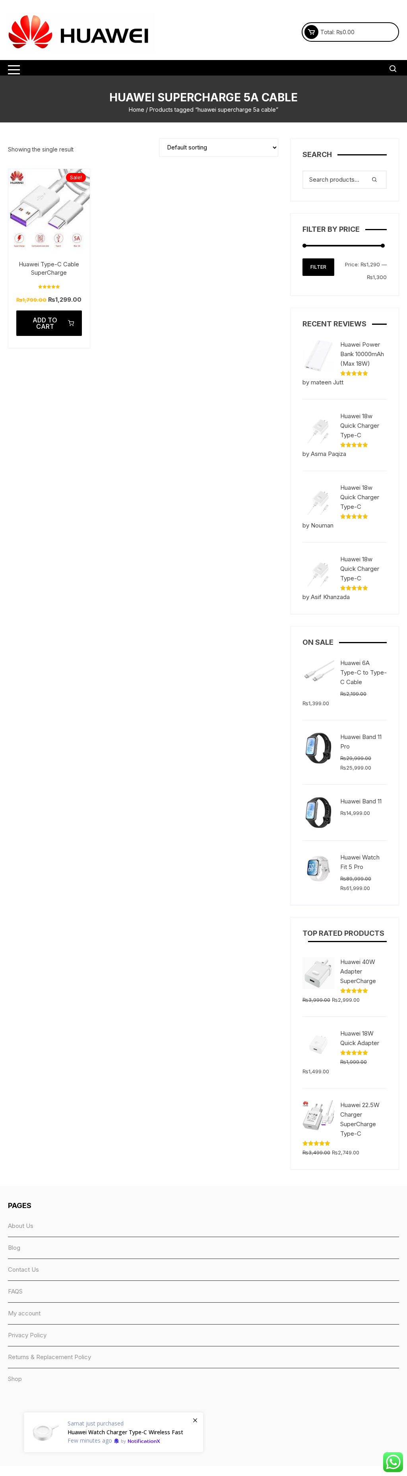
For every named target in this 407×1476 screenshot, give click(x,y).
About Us (20, 1226)
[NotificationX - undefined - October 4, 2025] (113, 1432)
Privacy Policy (27, 1335)
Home (136, 109)
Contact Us (23, 1269)
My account (24, 1313)
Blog (14, 1247)
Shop (15, 1379)
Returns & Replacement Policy (49, 1357)
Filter (318, 267)
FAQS (15, 1291)
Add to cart (45, 323)
